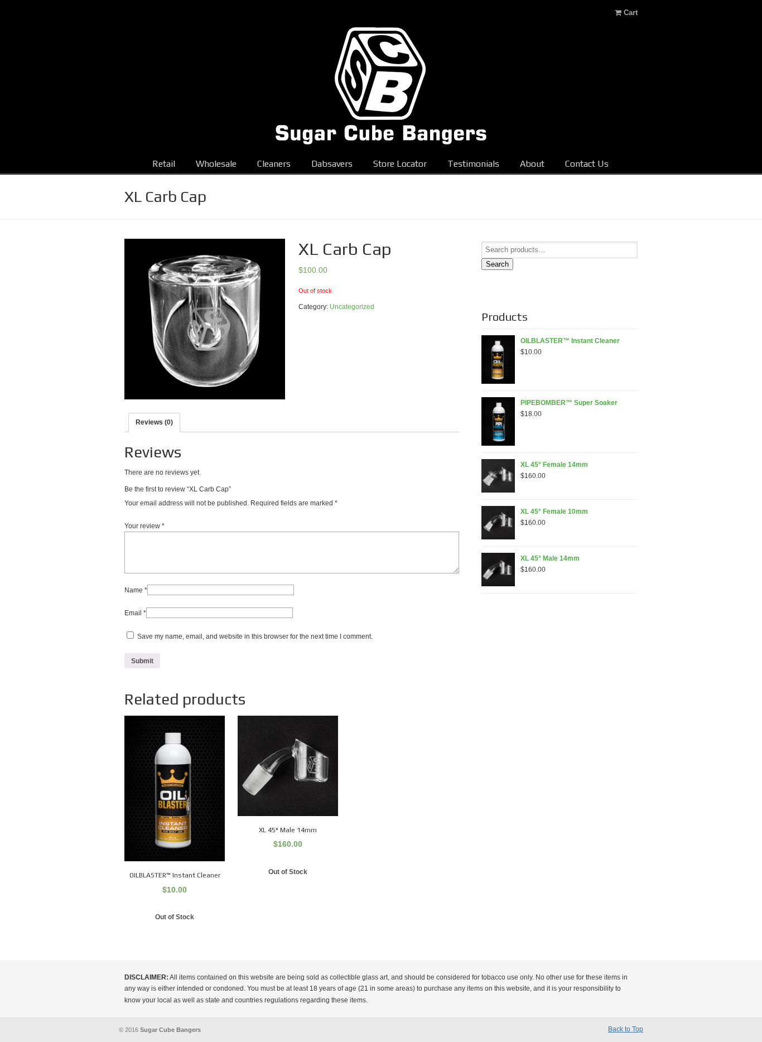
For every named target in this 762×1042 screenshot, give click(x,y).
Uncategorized (352, 307)
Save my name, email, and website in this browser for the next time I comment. (255, 636)
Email (135, 613)
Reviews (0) (154, 422)
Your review (144, 526)
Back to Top (625, 1029)
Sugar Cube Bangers (381, 86)
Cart (629, 12)
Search (497, 264)
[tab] (154, 422)
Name (135, 590)
